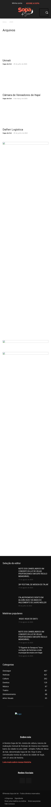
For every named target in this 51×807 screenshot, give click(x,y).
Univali (7, 60)
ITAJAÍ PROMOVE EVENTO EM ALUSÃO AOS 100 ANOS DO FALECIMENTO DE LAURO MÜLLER (32, 600)
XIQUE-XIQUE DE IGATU (28, 619)
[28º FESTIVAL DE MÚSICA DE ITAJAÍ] (9, 588)
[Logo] (25, 11)
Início (5, 22)
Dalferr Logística (13, 129)
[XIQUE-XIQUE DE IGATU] (9, 622)
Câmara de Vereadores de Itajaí (21, 95)
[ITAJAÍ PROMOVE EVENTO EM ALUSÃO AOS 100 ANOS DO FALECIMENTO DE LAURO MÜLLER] (9, 601)
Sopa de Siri (7, 64)
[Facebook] (22, 780)
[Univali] (25, 46)
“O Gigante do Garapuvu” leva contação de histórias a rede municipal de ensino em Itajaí (30, 650)
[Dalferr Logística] (25, 115)
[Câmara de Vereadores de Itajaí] (25, 80)
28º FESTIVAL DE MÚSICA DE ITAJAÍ (33, 584)
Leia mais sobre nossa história (17, 762)
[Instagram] (28, 780)
